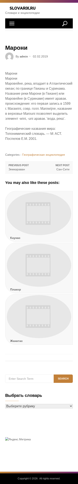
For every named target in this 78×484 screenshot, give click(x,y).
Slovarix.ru (23, 8)
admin (24, 56)
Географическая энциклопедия (43, 154)
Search (63, 378)
